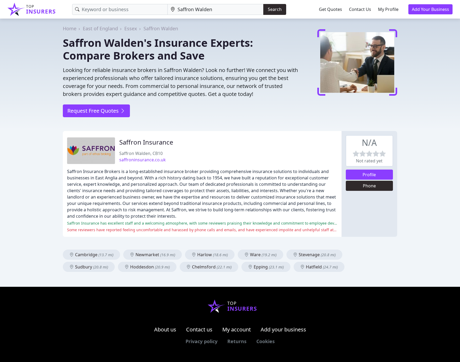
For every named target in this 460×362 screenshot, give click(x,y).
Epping (268, 267)
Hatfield (321, 267)
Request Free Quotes (93, 110)
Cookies (265, 341)
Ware (263, 255)
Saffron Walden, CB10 (141, 153)
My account (236, 329)
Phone (369, 186)
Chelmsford (211, 267)
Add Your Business (430, 9)
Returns (237, 341)
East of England (100, 28)
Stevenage (317, 255)
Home (69, 28)
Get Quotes (330, 9)
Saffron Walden (160, 28)
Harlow (212, 255)
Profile (369, 175)
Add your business (283, 329)
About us (165, 329)
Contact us (199, 329)
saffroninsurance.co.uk (142, 160)
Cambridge (93, 255)
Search (275, 9)
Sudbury (91, 267)
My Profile (388, 9)
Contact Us (360, 9)
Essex (130, 28)
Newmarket (154, 255)
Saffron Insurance (146, 142)
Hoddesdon (149, 267)
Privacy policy (201, 341)
